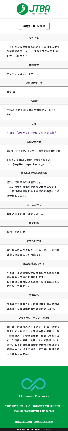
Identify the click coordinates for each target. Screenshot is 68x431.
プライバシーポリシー (43, 421)
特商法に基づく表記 (23, 421)
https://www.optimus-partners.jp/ (31, 132)
